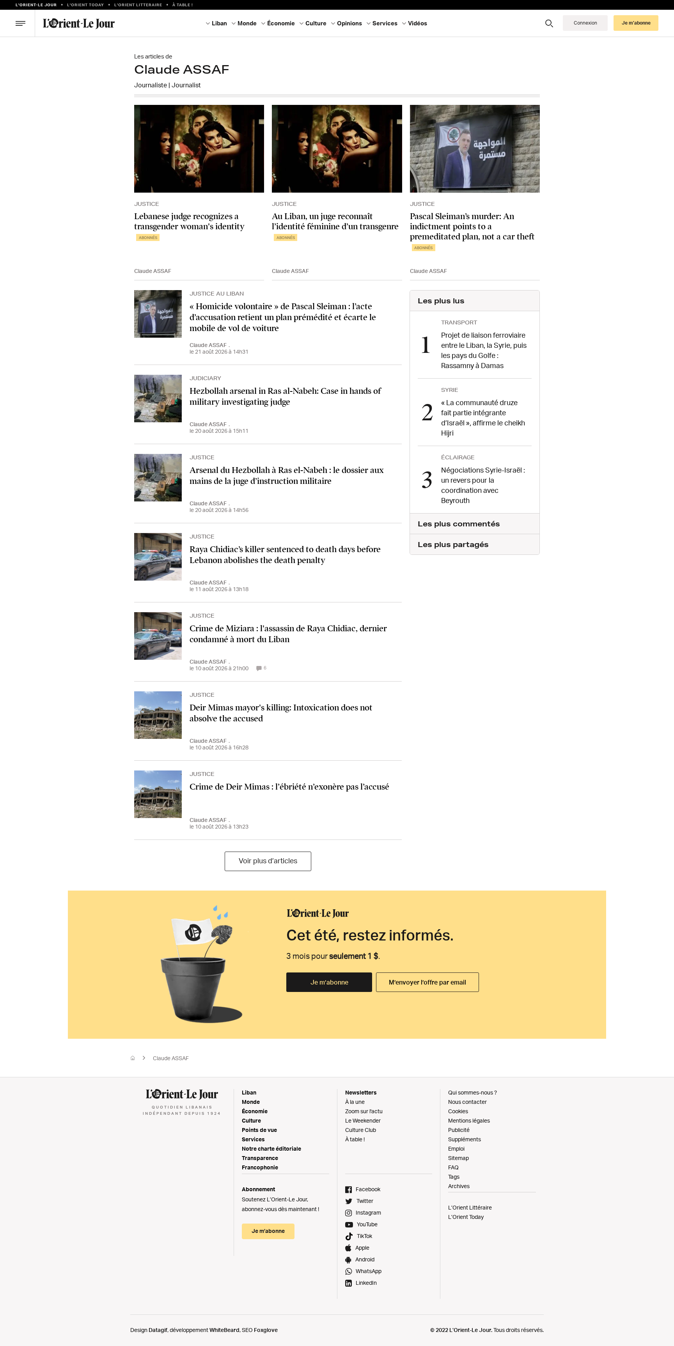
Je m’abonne (329, 982)
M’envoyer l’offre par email (427, 982)
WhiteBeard (224, 1330)
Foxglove (266, 1330)
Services (253, 1139)
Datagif (158, 1330)
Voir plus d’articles (268, 860)
